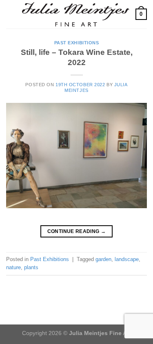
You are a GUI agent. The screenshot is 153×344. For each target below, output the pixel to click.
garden (103, 259)
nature (13, 267)
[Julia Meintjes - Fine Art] (75, 14)
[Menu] (11, 14)
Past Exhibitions (76, 42)
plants (31, 267)
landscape (127, 259)
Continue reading (76, 231)
